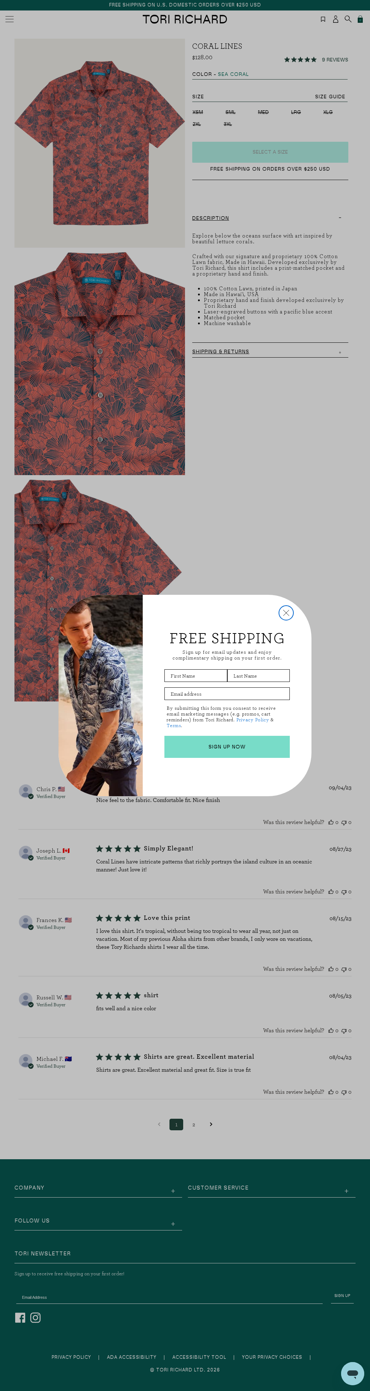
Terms (174, 725)
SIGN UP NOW (227, 747)
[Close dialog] (286, 613)
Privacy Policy (252, 719)
